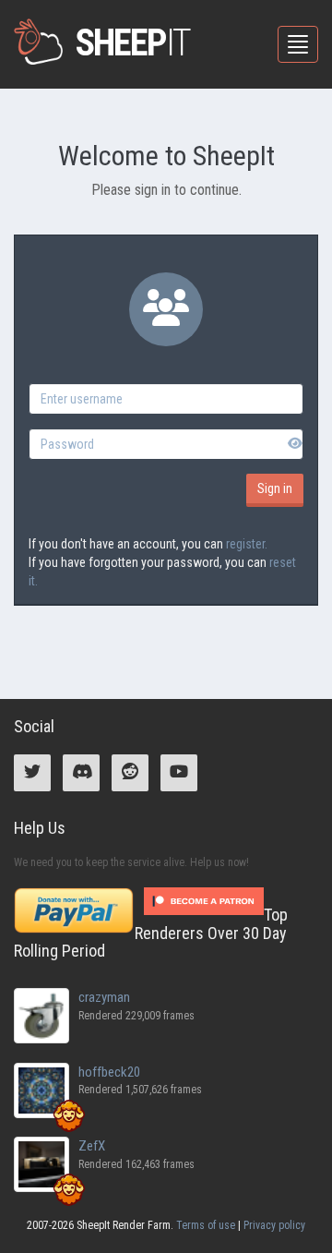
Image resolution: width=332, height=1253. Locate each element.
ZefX (91, 1146)
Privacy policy (274, 1225)
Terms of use (205, 1225)
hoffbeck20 (109, 1072)
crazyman (104, 997)
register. (246, 543)
